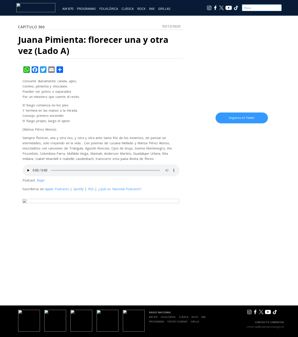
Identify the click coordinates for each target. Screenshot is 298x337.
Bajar (41, 180)
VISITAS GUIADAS (177, 321)
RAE (152, 9)
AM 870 (67, 9)
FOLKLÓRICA (108, 9)
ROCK (141, 9)
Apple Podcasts (57, 189)
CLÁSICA (128, 9)
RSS (91, 189)
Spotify (78, 189)
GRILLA (195, 321)
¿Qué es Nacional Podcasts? (120, 189)
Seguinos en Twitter (242, 118)
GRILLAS (164, 9)
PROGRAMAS (86, 9)
